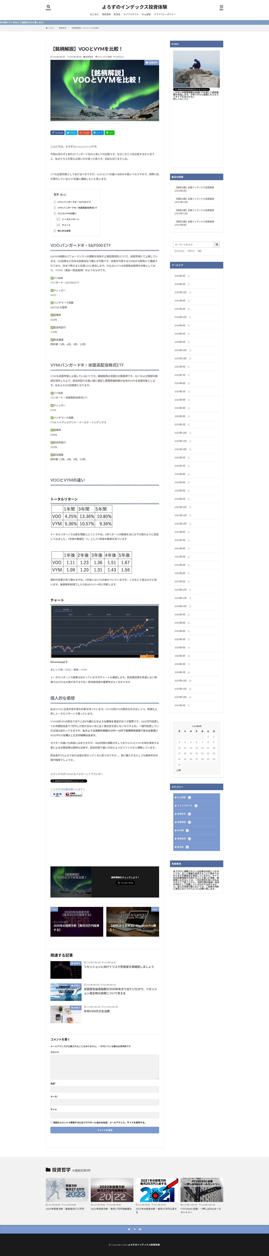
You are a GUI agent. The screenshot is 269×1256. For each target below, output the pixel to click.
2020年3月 (182, 655)
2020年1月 (182, 672)
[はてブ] (98, 132)
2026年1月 (182, 284)
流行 (199, 251)
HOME (51, 28)
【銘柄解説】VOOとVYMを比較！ (85, 28)
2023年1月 (182, 424)
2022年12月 (183, 432)
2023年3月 (182, 408)
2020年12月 (183, 589)
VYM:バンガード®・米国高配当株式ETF (75, 207)
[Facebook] (57, 132)
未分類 (182, 830)
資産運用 (106, 14)
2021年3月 (182, 573)
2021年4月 (182, 565)
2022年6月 (182, 474)
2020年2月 (182, 664)
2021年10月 (183, 523)
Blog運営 (146, 14)
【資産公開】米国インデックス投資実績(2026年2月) (194, 189)
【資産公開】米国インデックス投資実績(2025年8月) (194, 223)
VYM (105, 57)
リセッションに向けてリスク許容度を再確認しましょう (119, 966)
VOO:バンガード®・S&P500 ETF (72, 202)
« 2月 (179, 770)
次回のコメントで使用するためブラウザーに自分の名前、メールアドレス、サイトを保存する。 (100, 1123)
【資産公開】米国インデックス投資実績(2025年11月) (194, 212)
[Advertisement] (104, 831)
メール (54, 1096)
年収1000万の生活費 (97, 1011)
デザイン (191, 251)
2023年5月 (182, 391)
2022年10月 (183, 449)
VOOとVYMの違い (65, 213)
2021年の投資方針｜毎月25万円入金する (156, 1210)
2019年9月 (182, 705)
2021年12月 (183, 507)
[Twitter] (71, 132)
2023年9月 (182, 366)
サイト (53, 1109)
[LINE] (110, 132)
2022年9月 (182, 457)
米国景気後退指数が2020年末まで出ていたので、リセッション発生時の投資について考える (120, 991)
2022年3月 (182, 490)
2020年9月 (182, 614)
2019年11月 (183, 688)
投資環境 (183, 822)
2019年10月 (183, 697)
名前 (53, 1084)
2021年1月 (182, 581)
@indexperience (82, 146)
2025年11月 (183, 292)
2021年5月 (182, 556)
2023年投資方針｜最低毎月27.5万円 (65, 1208)
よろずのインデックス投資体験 (134, 7)
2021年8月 (182, 532)
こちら (185, 99)
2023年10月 (183, 358)
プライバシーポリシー (165, 14)
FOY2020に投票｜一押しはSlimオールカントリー (201, 1210)
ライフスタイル (131, 14)
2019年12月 (183, 680)
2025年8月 (182, 300)
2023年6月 (182, 383)
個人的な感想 (62, 230)
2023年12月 (183, 350)
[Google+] (84, 132)
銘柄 (110, 57)
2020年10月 (183, 606)
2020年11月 (183, 598)
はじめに (94, 14)
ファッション (179, 251)
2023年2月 (182, 416)
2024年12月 (183, 317)
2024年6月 (182, 325)
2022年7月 (182, 465)
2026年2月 (182, 275)
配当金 (117, 14)
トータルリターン (68, 219)
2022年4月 (182, 482)
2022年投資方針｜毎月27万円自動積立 (111, 1208)
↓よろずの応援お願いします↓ (67, 789)
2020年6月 (182, 631)
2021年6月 (182, 548)
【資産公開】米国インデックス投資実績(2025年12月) (194, 200)
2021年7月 (182, 540)
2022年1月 (182, 498)
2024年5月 (182, 333)
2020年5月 (182, 639)
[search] (217, 244)
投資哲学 (62, 28)
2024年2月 (182, 342)
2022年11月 (183, 441)
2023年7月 (182, 375)
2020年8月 (182, 622)
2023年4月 (182, 399)
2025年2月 (182, 308)
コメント (54, 1052)
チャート (64, 225)
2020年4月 (182, 647)
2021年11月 (183, 515)
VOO (99, 57)
